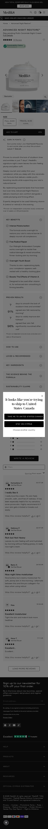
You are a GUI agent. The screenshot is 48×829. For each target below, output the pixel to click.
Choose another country (24, 430)
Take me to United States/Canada (25, 417)
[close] (42, 396)
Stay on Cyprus (24, 424)
